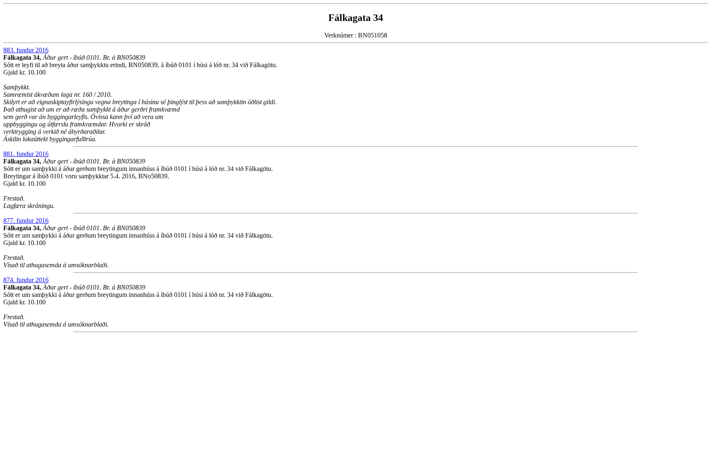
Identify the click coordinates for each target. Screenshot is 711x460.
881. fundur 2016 (26, 153)
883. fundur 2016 (26, 50)
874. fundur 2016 (26, 279)
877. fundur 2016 (26, 220)
